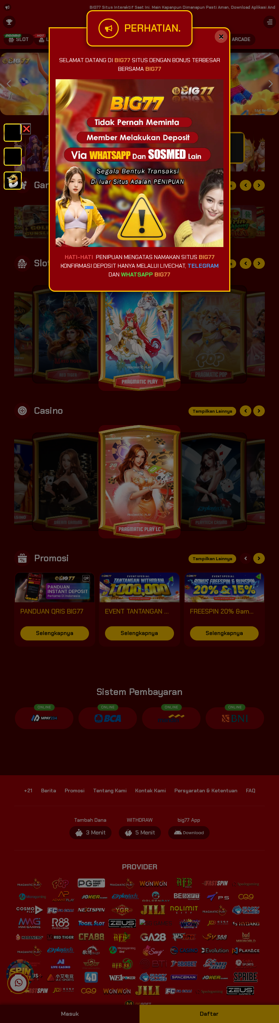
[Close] (221, 36)
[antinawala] (13, 132)
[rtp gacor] (13, 156)
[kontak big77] (13, 180)
